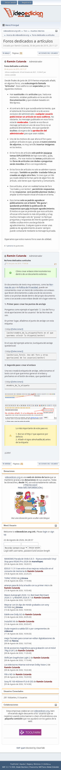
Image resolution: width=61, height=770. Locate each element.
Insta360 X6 (9, 621)
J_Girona (24, 578)
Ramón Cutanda (35, 571)
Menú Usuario (10, 525)
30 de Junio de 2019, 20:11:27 (15, 69)
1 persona (9, 246)
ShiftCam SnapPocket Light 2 (17, 657)
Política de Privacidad (28, 287)
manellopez (37, 561)
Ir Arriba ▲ (46, 764)
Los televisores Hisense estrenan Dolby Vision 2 (26, 664)
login (45, 531)
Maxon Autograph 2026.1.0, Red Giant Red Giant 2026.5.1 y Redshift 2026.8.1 (26, 596)
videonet (8, 631)
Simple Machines (22, 767)
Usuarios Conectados (13, 691)
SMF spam (21, 748)
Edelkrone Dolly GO (13, 614)
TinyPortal (14, 764)
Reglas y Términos (34, 764)
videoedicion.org (12, 477)
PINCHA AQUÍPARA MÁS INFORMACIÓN (30, 486)
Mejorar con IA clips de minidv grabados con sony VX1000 (26, 606)
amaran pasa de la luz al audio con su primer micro (27, 585)
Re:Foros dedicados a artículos (17, 260)
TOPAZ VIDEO (10, 578)
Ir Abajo (6, 53)
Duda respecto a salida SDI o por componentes (25, 628)
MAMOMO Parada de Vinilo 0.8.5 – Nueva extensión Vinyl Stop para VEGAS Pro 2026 (30, 560)
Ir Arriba (7, 464)
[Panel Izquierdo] (56, 31)
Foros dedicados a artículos (16, 66)
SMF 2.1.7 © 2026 (8, 767)
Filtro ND (8, 674)
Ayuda (22, 764)
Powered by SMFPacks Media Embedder (44, 767)
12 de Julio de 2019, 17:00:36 (17, 263)
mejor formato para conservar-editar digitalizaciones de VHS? (29, 639)
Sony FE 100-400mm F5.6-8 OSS (18, 681)
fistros (15, 641)
